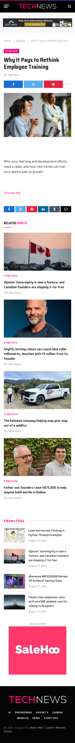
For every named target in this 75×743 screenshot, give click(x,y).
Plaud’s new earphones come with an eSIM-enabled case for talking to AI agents (47, 601)
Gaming (57, 712)
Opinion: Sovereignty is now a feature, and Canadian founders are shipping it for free (34, 285)
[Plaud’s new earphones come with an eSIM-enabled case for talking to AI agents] (14, 602)
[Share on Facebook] (13, 84)
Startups (11, 51)
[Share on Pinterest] (53, 84)
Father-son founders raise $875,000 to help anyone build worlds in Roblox (35, 490)
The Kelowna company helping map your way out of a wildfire (36, 423)
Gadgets (42, 712)
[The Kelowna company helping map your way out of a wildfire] (37, 390)
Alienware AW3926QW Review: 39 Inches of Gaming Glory (48, 578)
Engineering (23, 712)
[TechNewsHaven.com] (37, 6)
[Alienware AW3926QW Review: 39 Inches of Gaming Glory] (14, 581)
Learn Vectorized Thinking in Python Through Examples (46, 532)
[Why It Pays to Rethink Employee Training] (37, 115)
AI (9, 712)
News (36, 718)
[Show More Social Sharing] (67, 84)
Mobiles (23, 718)
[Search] (69, 6)
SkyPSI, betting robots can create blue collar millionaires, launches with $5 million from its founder (36, 353)
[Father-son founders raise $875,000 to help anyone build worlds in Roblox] (37, 457)
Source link (12, 193)
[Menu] (6, 6)
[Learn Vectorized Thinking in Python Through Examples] (14, 535)
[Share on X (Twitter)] (33, 84)
